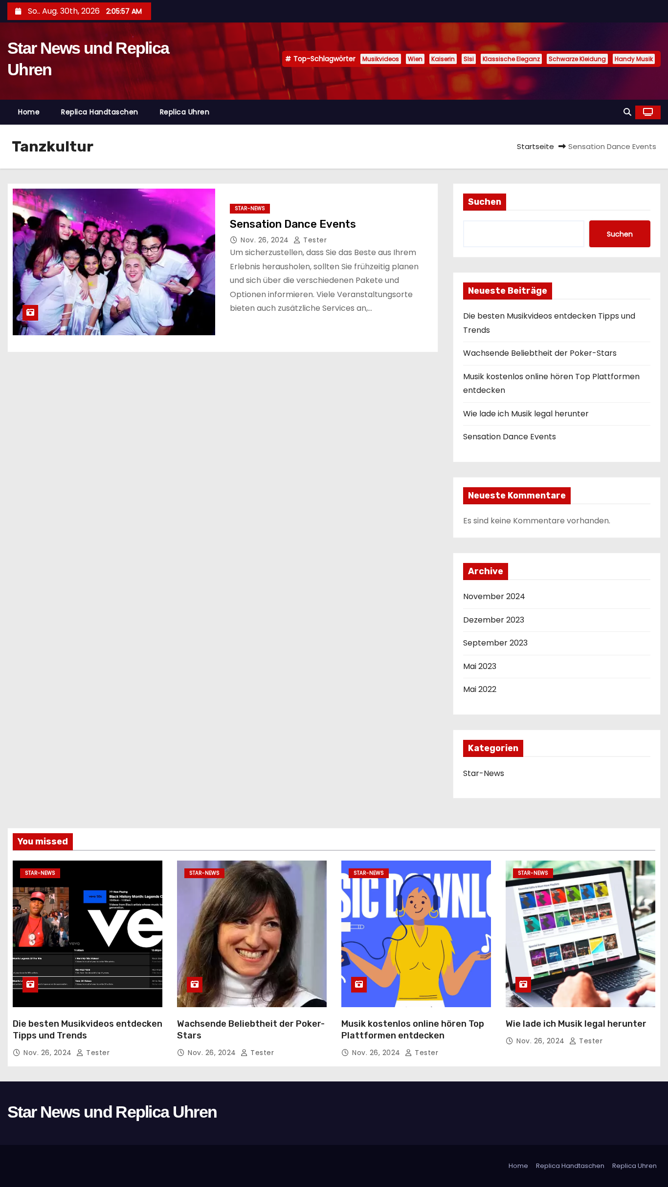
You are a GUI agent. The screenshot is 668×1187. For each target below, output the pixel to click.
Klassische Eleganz (511, 59)
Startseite (535, 146)
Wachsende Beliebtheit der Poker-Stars (540, 353)
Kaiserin (443, 59)
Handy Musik (634, 59)
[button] (627, 112)
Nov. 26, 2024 (266, 240)
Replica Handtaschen (99, 112)
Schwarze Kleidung (577, 59)
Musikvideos (380, 59)
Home (29, 112)
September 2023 (495, 642)
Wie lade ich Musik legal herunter (526, 413)
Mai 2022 (479, 689)
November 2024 (494, 596)
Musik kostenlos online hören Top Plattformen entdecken (412, 1029)
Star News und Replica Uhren (112, 1111)
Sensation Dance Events (293, 224)
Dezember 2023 (493, 620)
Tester (314, 240)
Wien (415, 59)
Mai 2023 (479, 666)
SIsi (469, 59)
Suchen (484, 201)
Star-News (250, 208)
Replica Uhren (185, 112)
